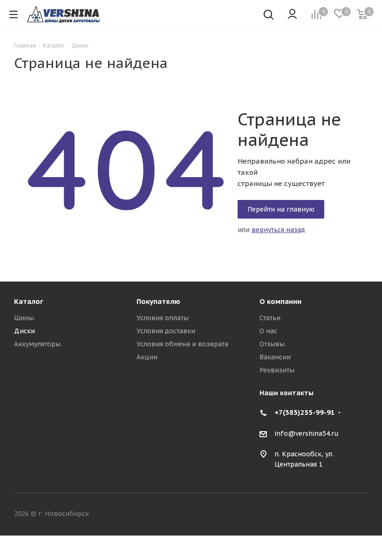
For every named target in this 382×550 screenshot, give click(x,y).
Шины (24, 318)
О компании (280, 301)
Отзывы (272, 344)
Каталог (28, 301)
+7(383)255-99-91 (304, 412)
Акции (146, 357)
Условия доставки (165, 331)
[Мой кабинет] (292, 14)
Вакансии (275, 357)
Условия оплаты (162, 318)
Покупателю (158, 301)
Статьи (269, 318)
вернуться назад (278, 230)
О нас (268, 331)
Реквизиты (276, 370)
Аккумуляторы (37, 344)
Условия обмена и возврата (182, 344)
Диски (24, 331)
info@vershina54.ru (306, 433)
